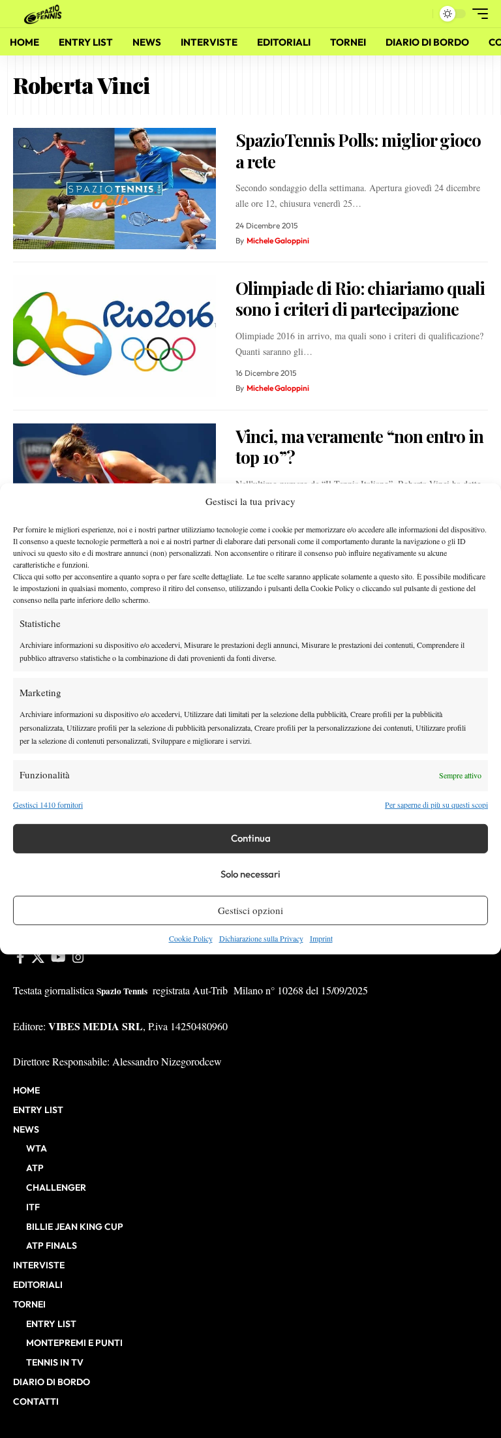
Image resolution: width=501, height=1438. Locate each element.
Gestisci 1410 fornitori (48, 804)
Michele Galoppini (278, 240)
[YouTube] (58, 957)
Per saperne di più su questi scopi (436, 804)
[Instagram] (78, 957)
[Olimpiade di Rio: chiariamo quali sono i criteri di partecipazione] (114, 336)
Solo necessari (250, 874)
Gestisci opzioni (250, 910)
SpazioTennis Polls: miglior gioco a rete (358, 151)
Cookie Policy (191, 938)
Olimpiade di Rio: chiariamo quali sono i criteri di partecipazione (360, 299)
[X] (38, 957)
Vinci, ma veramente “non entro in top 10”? (359, 447)
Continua (251, 838)
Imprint (321, 938)
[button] (419, 13)
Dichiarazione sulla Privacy (261, 938)
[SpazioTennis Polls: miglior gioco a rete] (114, 189)
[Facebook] (20, 957)
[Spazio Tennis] (45, 13)
